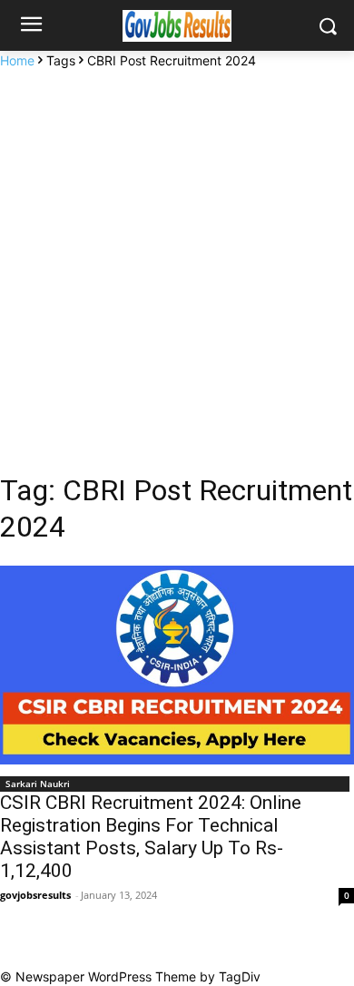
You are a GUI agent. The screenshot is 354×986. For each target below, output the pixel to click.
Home (17, 60)
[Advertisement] (177, 256)
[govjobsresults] (177, 26)
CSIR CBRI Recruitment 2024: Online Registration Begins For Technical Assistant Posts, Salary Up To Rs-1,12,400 (150, 837)
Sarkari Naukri (37, 783)
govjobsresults (35, 895)
